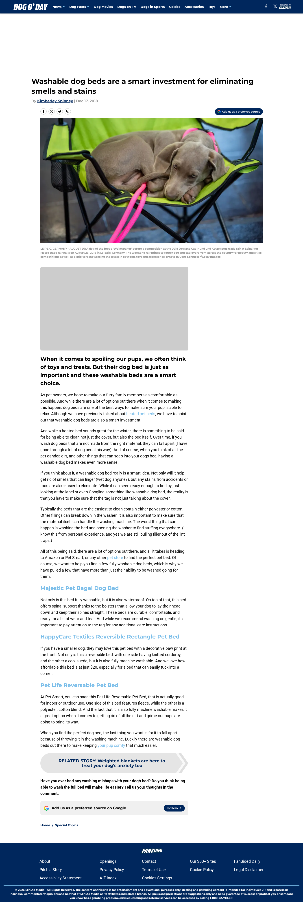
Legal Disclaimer (249, 869)
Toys (211, 7)
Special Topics (66, 825)
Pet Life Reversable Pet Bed (79, 685)
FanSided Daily (247, 861)
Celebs (174, 7)
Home (45, 825)
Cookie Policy (202, 869)
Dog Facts (77, 7)
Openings (108, 861)
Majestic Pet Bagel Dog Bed (79, 588)
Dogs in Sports (153, 7)
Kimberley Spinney (55, 101)
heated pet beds (140, 413)
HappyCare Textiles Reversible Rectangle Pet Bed (110, 636)
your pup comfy (111, 745)
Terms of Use (154, 869)
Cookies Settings (157, 878)
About (44, 861)
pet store (115, 557)
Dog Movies (103, 7)
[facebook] (266, 6)
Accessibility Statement (60, 878)
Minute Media (34, 889)
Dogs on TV (126, 7)
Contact (149, 861)
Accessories (194, 7)
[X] (275, 6)
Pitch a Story (50, 869)
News (56, 7)
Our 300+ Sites (203, 861)
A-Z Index (108, 878)
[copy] (68, 111)
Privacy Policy (112, 869)
